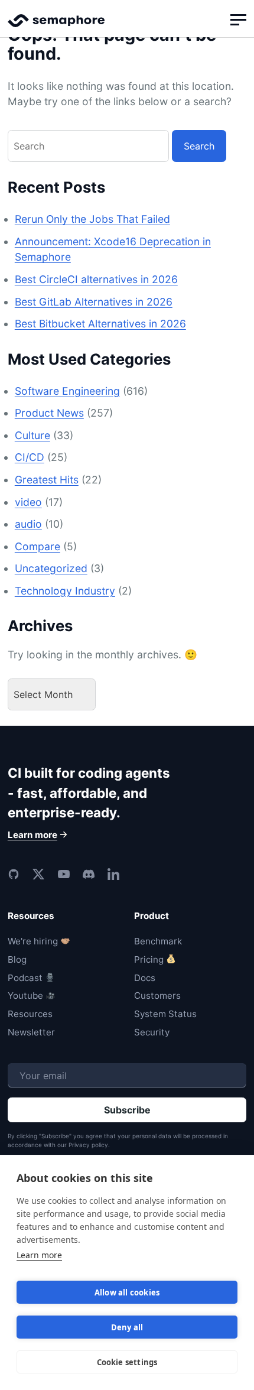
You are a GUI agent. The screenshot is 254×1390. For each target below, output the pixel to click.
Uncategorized (51, 568)
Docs (144, 977)
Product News (49, 413)
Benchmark (158, 941)
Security (152, 1032)
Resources (30, 1013)
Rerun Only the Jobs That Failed (92, 219)
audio (28, 524)
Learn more (39, 1255)
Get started (127, 714)
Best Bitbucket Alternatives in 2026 (100, 323)
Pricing (149, 959)
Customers (157, 995)
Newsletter (31, 1032)
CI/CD (29, 457)
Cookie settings (127, 1362)
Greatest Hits (47, 479)
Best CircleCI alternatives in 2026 (96, 279)
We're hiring (33, 941)
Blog (17, 959)
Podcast (25, 977)
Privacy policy (88, 1144)
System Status (165, 1013)
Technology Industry (65, 590)
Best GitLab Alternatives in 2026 (93, 301)
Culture (32, 435)
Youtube (25, 995)
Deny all (127, 1327)
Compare (37, 546)
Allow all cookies (127, 1292)
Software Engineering (67, 391)
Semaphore (56, 26)
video (28, 502)
